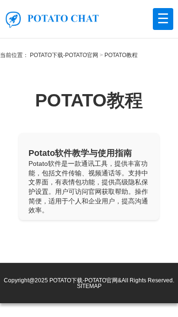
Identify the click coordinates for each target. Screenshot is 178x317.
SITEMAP (89, 286)
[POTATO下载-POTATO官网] (52, 19)
